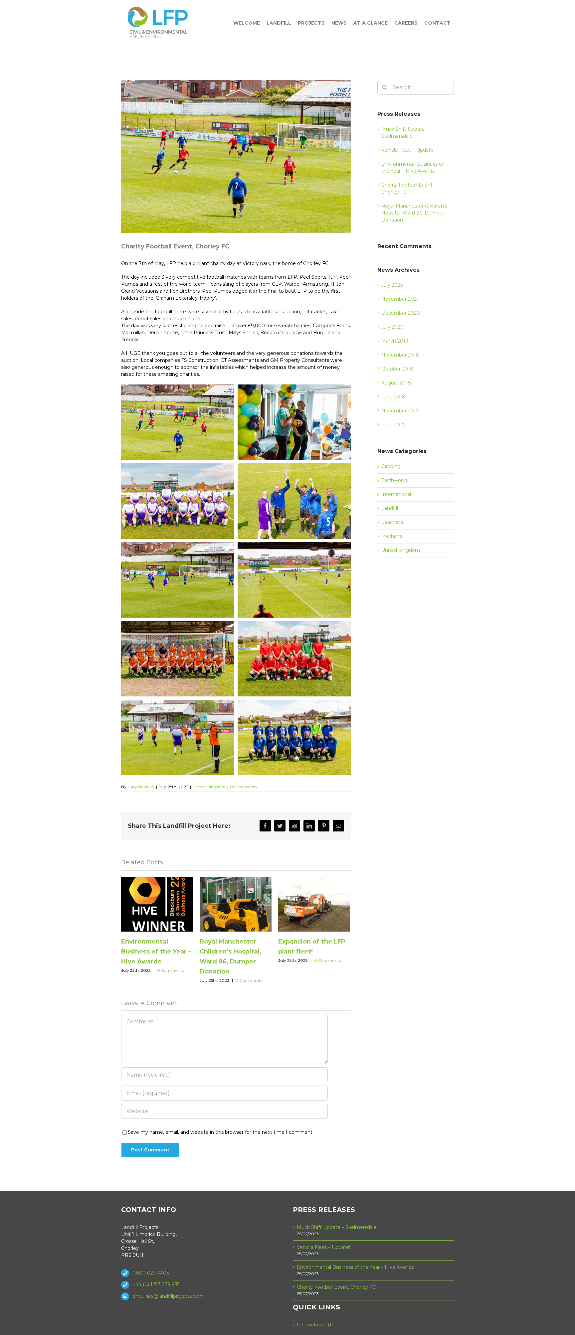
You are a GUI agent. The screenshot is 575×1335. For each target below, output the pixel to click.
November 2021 (400, 299)
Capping (391, 466)
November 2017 (400, 411)
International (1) (315, 1325)
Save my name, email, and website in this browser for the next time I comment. (220, 1132)
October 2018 (397, 369)
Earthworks (394, 480)
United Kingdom (209, 786)
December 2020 (400, 313)
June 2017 (393, 425)
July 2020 (392, 327)
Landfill (389, 508)
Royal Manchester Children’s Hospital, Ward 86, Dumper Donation (414, 213)
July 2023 (392, 285)
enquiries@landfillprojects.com (167, 1296)
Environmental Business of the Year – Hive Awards (355, 1267)
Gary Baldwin (140, 786)
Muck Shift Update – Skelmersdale (337, 1227)
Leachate (392, 522)
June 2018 (393, 397)
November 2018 (400, 355)
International (396, 494)
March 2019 (394, 341)
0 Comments (243, 786)
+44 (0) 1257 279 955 (155, 1284)
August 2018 (396, 383)
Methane (392, 536)
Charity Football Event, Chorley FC (336, 1287)
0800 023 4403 (150, 1273)
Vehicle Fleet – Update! (408, 150)
